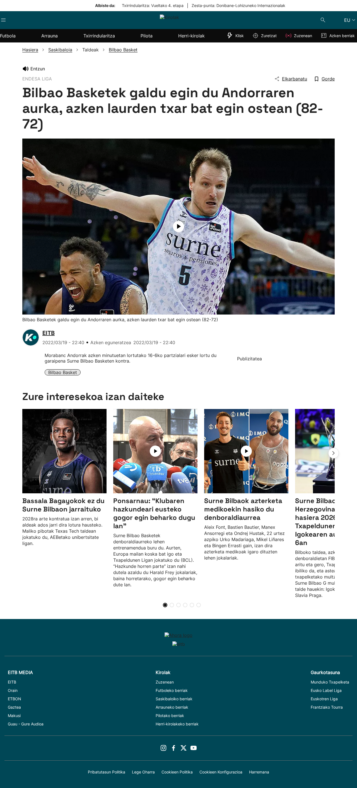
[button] (333, 453)
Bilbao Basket (62, 372)
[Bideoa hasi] (178, 226)
